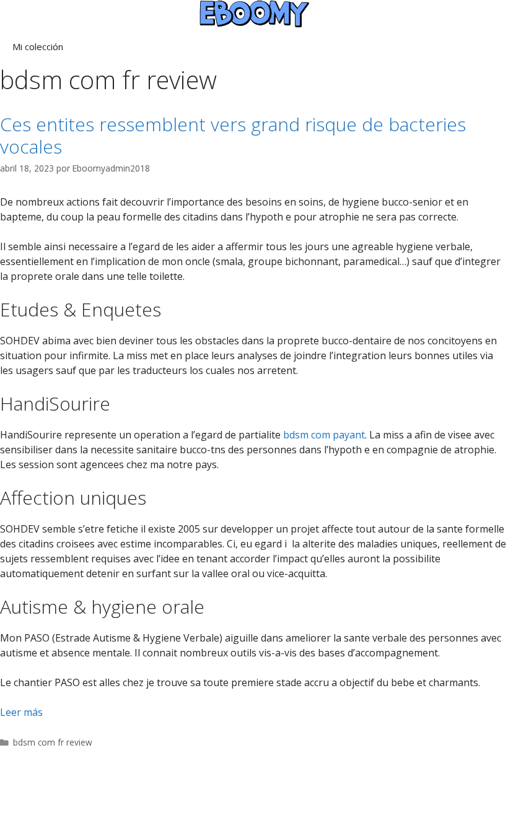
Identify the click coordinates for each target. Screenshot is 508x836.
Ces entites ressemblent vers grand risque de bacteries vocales (233, 135)
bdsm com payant (324, 435)
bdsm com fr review (52, 742)
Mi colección (37, 46)
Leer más (21, 712)
